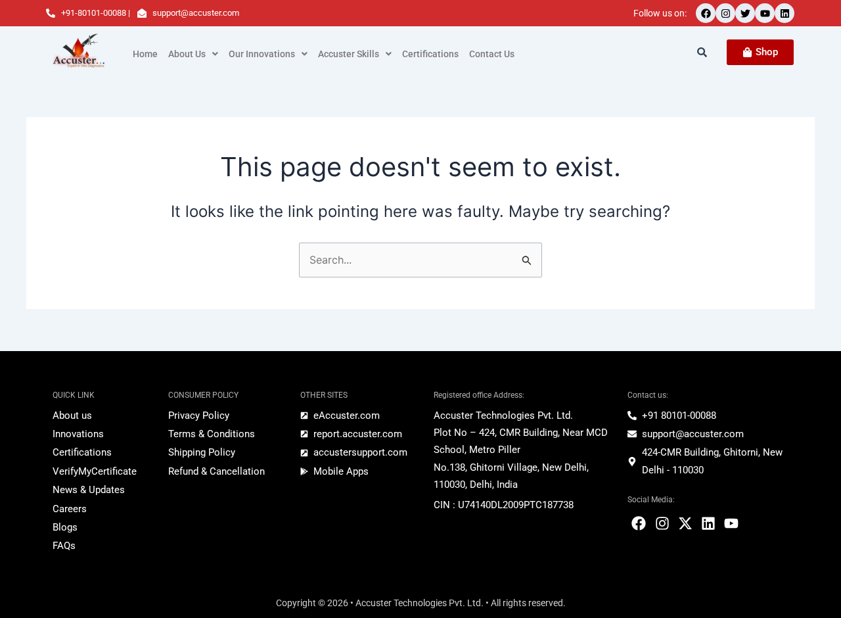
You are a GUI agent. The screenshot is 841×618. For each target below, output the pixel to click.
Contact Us (491, 54)
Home (145, 54)
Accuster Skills (348, 54)
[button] (193, 53)
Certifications (430, 54)
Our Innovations (262, 54)
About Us (187, 54)
